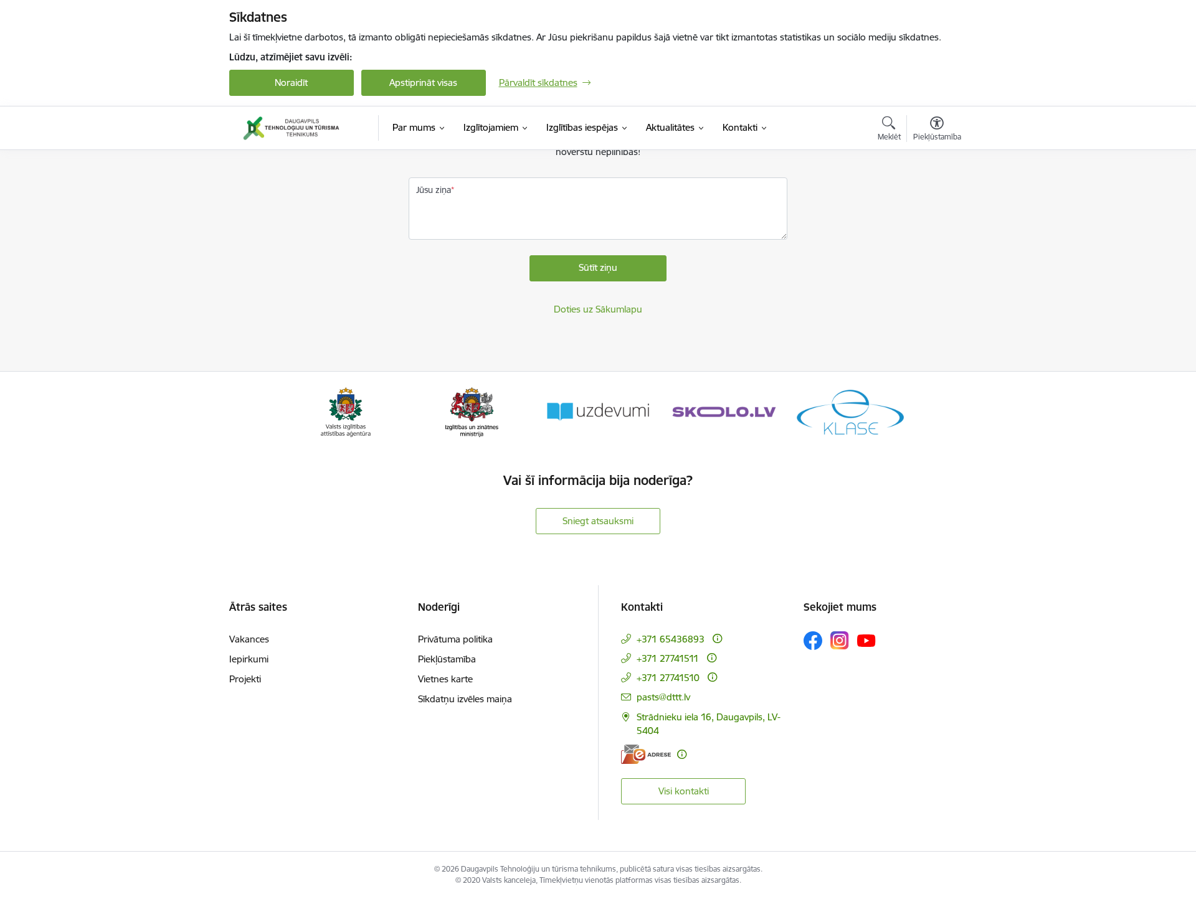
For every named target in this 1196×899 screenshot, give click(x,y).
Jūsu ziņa (433, 189)
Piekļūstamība (447, 659)
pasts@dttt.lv (663, 697)
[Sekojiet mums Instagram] (839, 640)
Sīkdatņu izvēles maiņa (465, 699)
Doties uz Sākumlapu (598, 309)
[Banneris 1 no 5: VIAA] (346, 411)
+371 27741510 (668, 678)
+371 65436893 (671, 639)
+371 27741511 (668, 658)
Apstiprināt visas (423, 82)
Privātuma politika (455, 639)
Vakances (249, 639)
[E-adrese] (646, 754)
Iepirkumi (248, 659)
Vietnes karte (445, 679)
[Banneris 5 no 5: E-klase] (850, 411)
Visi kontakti (683, 791)
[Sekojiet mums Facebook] (813, 640)
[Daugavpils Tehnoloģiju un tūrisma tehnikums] (291, 128)
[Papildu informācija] (717, 638)
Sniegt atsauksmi (598, 521)
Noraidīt (291, 82)
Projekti (245, 679)
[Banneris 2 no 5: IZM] (471, 411)
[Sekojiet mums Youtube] (866, 640)
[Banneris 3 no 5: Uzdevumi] (598, 411)
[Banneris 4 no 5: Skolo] (723, 411)
